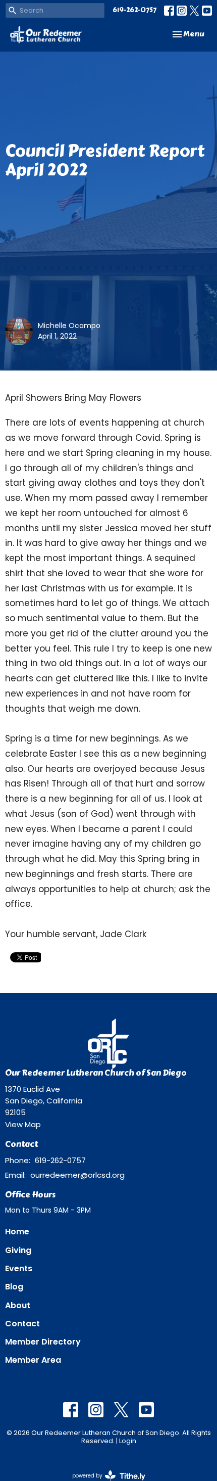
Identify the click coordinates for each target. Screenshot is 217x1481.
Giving (18, 1250)
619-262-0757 (134, 10)
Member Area (33, 1360)
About (17, 1305)
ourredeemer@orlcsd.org (77, 1175)
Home (17, 1231)
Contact (22, 1323)
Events (18, 1268)
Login (127, 1441)
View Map (23, 1124)
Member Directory (43, 1342)
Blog (14, 1286)
